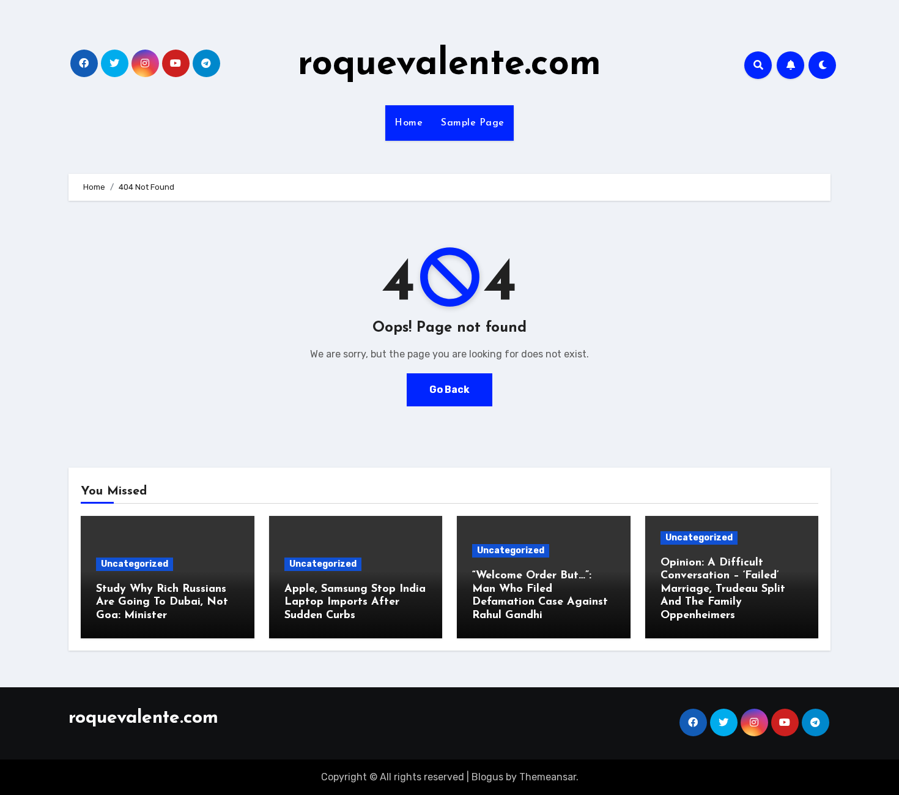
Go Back (449, 389)
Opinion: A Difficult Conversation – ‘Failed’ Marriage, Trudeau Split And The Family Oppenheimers (722, 589)
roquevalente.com (449, 65)
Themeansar (547, 777)
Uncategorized (134, 564)
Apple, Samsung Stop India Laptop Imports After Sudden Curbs (355, 602)
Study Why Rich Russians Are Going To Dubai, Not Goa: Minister (162, 602)
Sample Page (473, 123)
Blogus (487, 777)
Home (408, 123)
